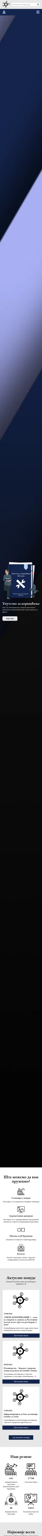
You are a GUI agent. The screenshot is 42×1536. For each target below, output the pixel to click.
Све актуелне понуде (21, 1437)
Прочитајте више (21, 1335)
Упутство (10, 618)
